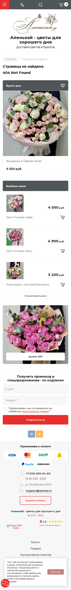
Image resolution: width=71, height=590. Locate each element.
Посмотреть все (36, 296)
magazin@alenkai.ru (39, 490)
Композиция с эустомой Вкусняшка (27, 284)
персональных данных (35, 411)
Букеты (35, 542)
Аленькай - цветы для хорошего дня (35, 40)
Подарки (35, 548)
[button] (5, 583)
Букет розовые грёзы (19, 250)
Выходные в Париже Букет (24, 161)
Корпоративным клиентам (35, 554)
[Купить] (63, 217)
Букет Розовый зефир (19, 217)
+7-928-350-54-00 (38, 473)
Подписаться (35, 419)
